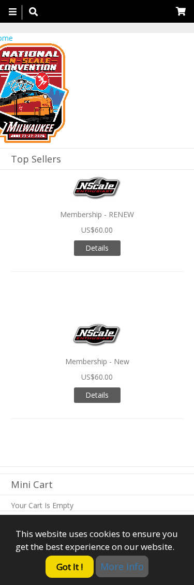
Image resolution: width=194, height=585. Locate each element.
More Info (122, 566)
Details (97, 248)
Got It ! (69, 567)
